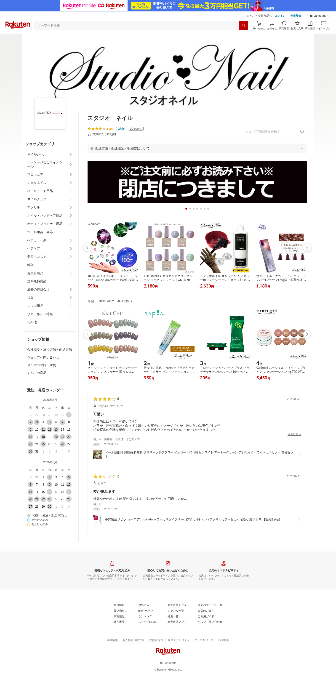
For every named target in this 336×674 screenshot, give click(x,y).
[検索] (243, 25)
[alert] (197, 148)
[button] (320, 16)
